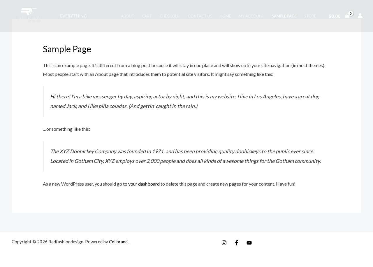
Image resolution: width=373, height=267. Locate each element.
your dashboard (144, 183)
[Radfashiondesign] (30, 15)
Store (310, 16)
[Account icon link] (360, 15)
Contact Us (200, 16)
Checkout (170, 16)
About (127, 16)
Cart (147, 16)
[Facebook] (236, 242)
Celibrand (118, 241)
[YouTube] (249, 242)
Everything (73, 15)
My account (251, 16)
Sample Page (284, 16)
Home (225, 16)
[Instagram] (224, 242)
